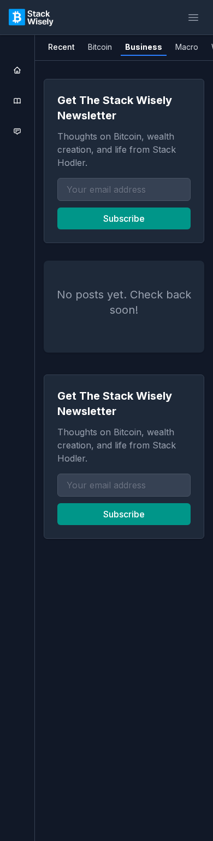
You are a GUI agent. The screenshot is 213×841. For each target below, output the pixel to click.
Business (143, 46)
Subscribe (124, 218)
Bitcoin (100, 46)
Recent (61, 46)
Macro (186, 46)
